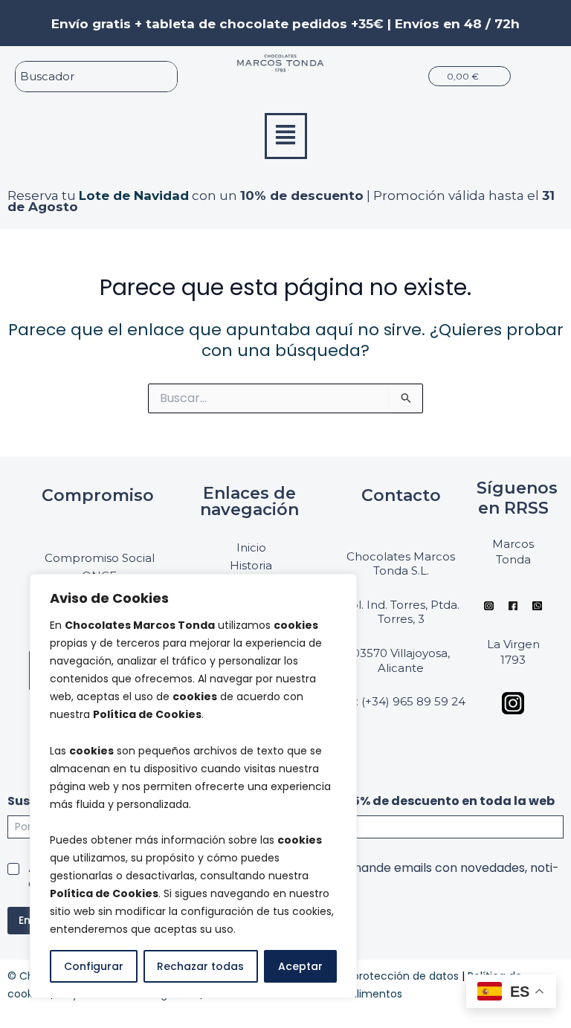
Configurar (93, 966)
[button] (286, 136)
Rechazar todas (200, 966)
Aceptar (300, 966)
